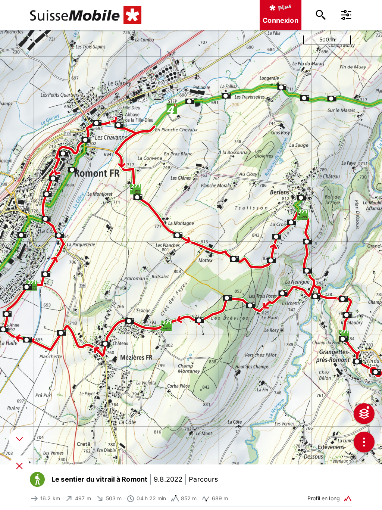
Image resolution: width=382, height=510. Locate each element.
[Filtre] (346, 15)
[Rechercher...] (321, 15)
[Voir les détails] (19, 439)
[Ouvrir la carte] (19, 465)
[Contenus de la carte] (364, 413)
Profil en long (323, 498)
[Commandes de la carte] (364, 442)
